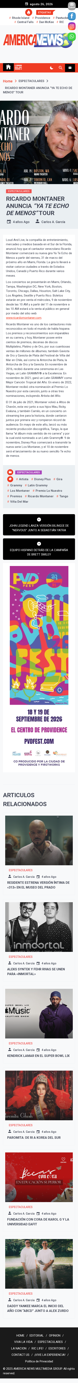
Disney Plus (42, 479)
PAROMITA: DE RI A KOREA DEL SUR (34, 1138)
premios (16, 496)
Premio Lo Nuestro (49, 491)
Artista (23, 479)
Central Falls (25, 22)
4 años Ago (21, 222)
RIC (61, 22)
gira (59, 479)
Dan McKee (46, 22)
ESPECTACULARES (19, 191)
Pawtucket (62, 17)
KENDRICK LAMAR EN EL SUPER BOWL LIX (38, 1056)
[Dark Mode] (51, 68)
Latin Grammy (37, 485)
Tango (63, 496)
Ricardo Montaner (41, 496)
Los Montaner (20, 491)
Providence (42, 17)
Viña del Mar (19, 501)
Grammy (16, 485)
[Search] (60, 68)
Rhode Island (20, 17)
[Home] (8, 67)
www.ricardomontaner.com (23, 318)
